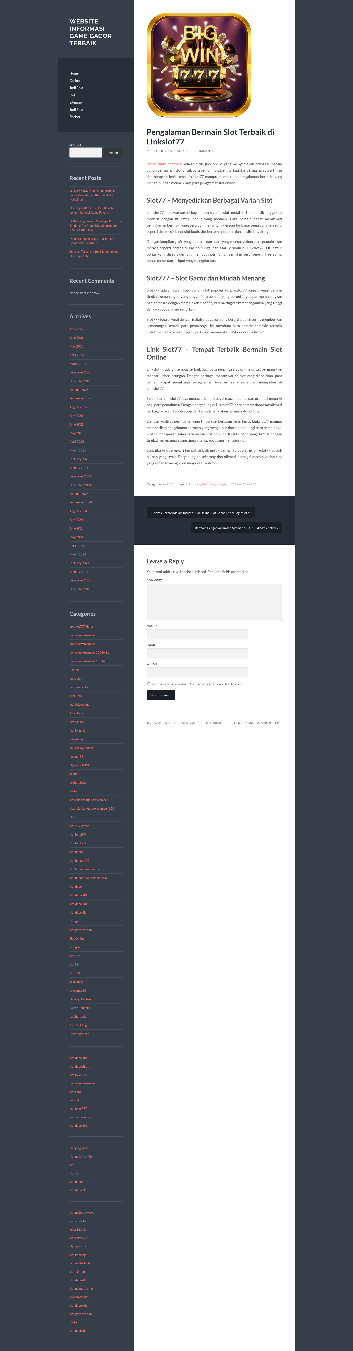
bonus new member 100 (85, 644)
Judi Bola (76, 88)
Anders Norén (259, 723)
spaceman (76, 981)
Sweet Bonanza (79, 1008)
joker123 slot (78, 1229)
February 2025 (79, 459)
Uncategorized (79, 1034)
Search (75, 144)
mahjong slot (78, 730)
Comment (155, 580)
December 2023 (80, 580)
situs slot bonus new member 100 (91, 808)
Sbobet (74, 117)
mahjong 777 (78, 1108)
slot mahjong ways (81, 1212)
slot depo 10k (78, 895)
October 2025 (79, 389)
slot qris (74, 947)
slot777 (74, 956)
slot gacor (76, 921)
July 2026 (76, 329)
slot (72, 1165)
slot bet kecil (78, 843)
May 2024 (76, 537)
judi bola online (79, 704)
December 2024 (80, 476)
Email (152, 645)
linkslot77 (208, 484)
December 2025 (80, 372)
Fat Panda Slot (79, 687)
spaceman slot (79, 1297)
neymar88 (76, 756)
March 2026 (77, 363)
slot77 (241, 484)
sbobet (74, 774)
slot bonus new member (85, 869)
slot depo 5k (77, 912)
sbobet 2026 (78, 782)
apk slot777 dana (81, 626)
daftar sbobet (78, 1221)
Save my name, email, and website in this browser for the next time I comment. (198, 684)
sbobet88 (75, 791)
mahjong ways (78, 1148)
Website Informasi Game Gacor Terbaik (90, 32)
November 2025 (80, 381)
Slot (72, 95)
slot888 (74, 973)
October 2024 (79, 493)
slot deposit (77, 1280)
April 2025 (76, 441)
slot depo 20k (78, 904)
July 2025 (76, 415)
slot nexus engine (81, 1288)
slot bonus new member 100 (88, 877)
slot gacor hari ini (81, 930)
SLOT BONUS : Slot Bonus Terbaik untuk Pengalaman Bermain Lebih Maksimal (92, 195)
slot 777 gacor (79, 826)
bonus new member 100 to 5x (89, 661)
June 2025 (76, 424)
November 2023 (80, 589)
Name (152, 626)
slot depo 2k (77, 1190)
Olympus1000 (79, 765)
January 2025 (78, 467)
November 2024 (80, 485)
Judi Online (77, 713)
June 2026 (76, 337)
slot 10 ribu (77, 1271)
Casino (74, 80)
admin (182, 151)
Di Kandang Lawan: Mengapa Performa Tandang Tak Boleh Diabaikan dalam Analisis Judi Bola (95, 225)
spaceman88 (78, 990)
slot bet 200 (77, 834)
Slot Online (76, 938)
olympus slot (77, 1246)
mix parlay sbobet (81, 748)
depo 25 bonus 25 (81, 1117)
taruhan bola (77, 1016)
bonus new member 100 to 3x (89, 652)
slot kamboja (78, 1255)
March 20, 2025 (159, 151)
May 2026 (76, 346)
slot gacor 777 (226, 484)
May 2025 (76, 433)
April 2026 (76, 355)
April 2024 (76, 546)
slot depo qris (78, 1305)
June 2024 (76, 528)
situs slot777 (78, 1238)
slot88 (73, 964)
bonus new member (82, 635)
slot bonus (76, 852)
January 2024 (78, 571)
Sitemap (75, 102)
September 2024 (80, 502)
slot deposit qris (80, 1066)
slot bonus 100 (79, 860)
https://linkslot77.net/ (165, 164)
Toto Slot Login (79, 1025)
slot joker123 (78, 1075)
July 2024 (76, 519)
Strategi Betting (80, 999)
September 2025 (80, 398)
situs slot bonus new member (88, 800)
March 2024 (77, 554)
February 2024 (79, 563)
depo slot (75, 678)
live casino (76, 722)
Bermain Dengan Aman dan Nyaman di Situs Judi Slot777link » (236, 528)
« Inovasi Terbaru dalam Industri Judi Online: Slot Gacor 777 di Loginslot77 (201, 513)
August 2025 (78, 407)
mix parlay (76, 739)
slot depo (75, 886)
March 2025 (77, 450)
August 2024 (78, 511)
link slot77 (193, 484)
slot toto (75, 1092)
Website (153, 664)
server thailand (79, 1263)
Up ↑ (278, 723)
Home (74, 73)
